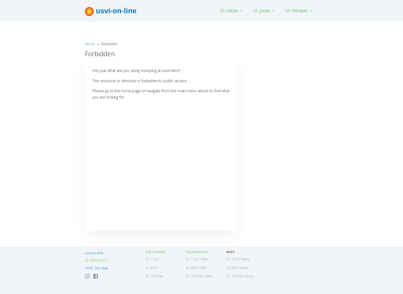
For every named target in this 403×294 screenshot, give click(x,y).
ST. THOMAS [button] (297, 11)
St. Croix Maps (238, 259)
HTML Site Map (96, 268)
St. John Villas (196, 267)
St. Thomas (154, 276)
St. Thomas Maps (240, 276)
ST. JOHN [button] (262, 11)
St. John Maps (237, 267)
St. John (152, 267)
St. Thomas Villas (199, 276)
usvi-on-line (115, 11)
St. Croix (152, 259)
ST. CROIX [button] (229, 11)
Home (89, 43)
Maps (230, 252)
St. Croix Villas (197, 259)
